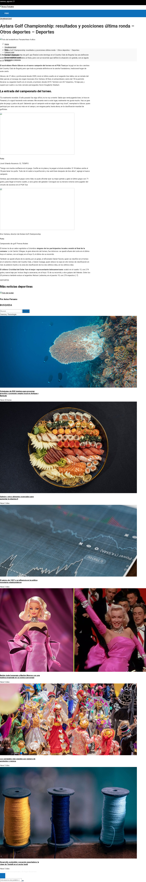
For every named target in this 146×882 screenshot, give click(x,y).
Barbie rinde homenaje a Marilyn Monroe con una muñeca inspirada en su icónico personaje (20, 676)
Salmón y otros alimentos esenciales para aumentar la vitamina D (17, 498)
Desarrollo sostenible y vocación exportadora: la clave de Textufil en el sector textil (19, 863)
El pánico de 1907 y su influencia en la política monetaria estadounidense (18, 581)
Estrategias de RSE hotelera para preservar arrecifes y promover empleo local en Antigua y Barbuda (19, 393)
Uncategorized (6, 19)
